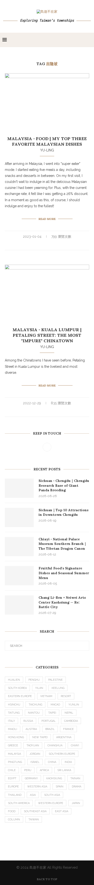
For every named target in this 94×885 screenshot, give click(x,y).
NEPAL (69, 712)
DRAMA (76, 786)
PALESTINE (55, 679)
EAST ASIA (61, 811)
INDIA (68, 762)
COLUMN (14, 819)
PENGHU (34, 679)
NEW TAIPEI (40, 737)
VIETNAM (46, 696)
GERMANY (31, 778)
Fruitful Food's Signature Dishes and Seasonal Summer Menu (64, 573)
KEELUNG (58, 688)
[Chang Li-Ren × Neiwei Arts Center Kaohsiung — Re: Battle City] (19, 605)
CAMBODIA (71, 721)
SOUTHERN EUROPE (62, 753)
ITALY (11, 721)
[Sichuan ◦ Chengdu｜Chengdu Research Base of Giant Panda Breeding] (19, 488)
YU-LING (47, 150)
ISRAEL (35, 762)
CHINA (52, 762)
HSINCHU (14, 704)
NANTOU (34, 712)
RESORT (66, 696)
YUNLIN (73, 704)
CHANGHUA (54, 745)
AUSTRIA (31, 729)
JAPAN (76, 803)
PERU (27, 770)
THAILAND (14, 795)
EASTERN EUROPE (20, 696)
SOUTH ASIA (52, 795)
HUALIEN (14, 679)
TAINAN (75, 778)
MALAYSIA (14, 753)
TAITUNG (14, 712)
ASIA (33, 795)
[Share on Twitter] (50, 244)
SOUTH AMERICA (19, 803)
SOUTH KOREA (17, 688)
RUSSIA (28, 721)
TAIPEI (52, 712)
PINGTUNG (15, 762)
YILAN (39, 688)
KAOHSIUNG (54, 778)
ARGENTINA (63, 737)
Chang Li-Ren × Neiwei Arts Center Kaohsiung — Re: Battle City (62, 602)
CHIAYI (75, 745)
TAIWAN (33, 819)
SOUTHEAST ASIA (35, 811)
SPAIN (59, 786)
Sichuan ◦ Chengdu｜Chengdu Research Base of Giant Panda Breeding (64, 485)
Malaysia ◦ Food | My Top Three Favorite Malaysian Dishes (47, 141)
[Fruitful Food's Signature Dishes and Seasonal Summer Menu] (19, 575)
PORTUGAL (48, 721)
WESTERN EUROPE (50, 803)
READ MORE (47, 219)
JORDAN (34, 753)
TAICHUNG (35, 704)
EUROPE (13, 786)
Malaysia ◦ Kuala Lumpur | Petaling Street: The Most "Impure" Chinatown (47, 335)
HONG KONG (16, 737)
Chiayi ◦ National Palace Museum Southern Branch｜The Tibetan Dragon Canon (63, 544)
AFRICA (44, 770)
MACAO (55, 704)
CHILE (12, 770)
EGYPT (12, 778)
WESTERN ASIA (37, 786)
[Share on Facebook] (45, 244)
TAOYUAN (33, 745)
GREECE (13, 745)
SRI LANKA (64, 770)
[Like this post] (39, 244)
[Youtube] (47, 447)
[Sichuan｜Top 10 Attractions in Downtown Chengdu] (19, 517)
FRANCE (68, 729)
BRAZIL (50, 729)
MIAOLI (12, 729)
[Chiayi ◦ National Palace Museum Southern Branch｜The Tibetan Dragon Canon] (19, 546)
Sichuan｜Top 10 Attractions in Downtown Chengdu (63, 512)
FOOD (11, 811)
